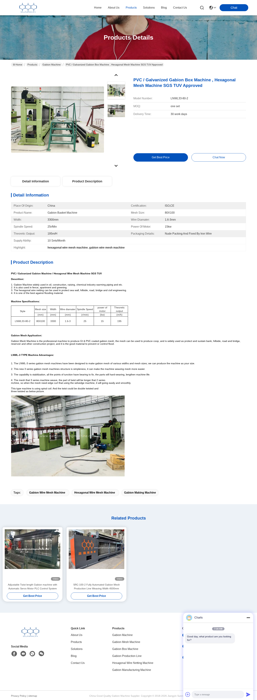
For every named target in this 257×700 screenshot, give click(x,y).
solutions (149, 7)
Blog (74, 655)
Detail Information (35, 181)
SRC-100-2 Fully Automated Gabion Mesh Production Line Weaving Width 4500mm (96, 586)
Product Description (87, 181)
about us (113, 7)
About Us (76, 635)
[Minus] (248, 618)
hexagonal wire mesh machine (94, 492)
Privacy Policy (18, 695)
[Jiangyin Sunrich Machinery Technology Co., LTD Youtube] (23, 654)
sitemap (32, 695)
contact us (180, 7)
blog (164, 7)
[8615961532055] (32, 654)
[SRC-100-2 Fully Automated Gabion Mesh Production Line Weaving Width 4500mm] (96, 555)
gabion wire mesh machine (47, 492)
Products (32, 64)
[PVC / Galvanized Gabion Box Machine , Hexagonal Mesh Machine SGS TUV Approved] (57, 119)
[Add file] (187, 694)
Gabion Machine (51, 64)
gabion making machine (140, 492)
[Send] (248, 694)
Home (98, 7)
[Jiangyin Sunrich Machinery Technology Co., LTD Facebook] (14, 654)
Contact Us (78, 662)
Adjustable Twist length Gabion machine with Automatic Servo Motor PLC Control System (32, 586)
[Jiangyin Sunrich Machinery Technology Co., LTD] (28, 7)
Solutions (77, 648)
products (131, 7)
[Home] (30, 636)
